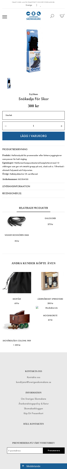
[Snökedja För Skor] (33, 50)
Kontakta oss (33, 377)
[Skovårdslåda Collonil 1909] (28, 331)
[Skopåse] (28, 290)
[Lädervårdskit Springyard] (61, 290)
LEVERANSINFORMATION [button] (16, 186)
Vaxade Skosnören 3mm (17, 235)
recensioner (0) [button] (11, 193)
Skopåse (17, 299)
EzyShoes (33, 94)
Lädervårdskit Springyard (50, 299)
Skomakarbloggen (33, 408)
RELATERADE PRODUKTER (33, 208)
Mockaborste (50, 315)
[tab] (33, 149)
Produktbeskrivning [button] (15, 149)
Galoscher (50, 218)
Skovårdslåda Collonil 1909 (17, 340)
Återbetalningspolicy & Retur (34, 403)
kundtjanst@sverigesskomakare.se (33, 382)
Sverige (29, 5)
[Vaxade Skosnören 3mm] (28, 226)
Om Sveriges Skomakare (33, 398)
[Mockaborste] (61, 306)
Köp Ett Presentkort (33, 413)
